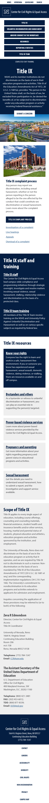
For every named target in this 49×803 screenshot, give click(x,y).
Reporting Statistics (24, 47)
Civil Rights (24, 777)
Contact (25, 748)
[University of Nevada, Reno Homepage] (24, 722)
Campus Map (24, 799)
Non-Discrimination (24, 784)
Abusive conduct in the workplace (24, 35)
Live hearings (12, 232)
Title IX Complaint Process (20, 219)
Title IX (24, 22)
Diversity (24, 770)
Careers (24, 755)
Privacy (25, 792)
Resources (24, 41)
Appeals (10, 237)
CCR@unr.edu (17, 659)
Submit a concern (24, 113)
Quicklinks (29, 2)
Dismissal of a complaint (18, 242)
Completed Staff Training (24, 61)
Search (39, 2)
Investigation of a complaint (19, 227)
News (9, 2)
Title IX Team (24, 54)
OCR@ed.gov (16, 706)
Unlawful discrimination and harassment (24, 29)
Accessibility (25, 762)
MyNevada (18, 2)
